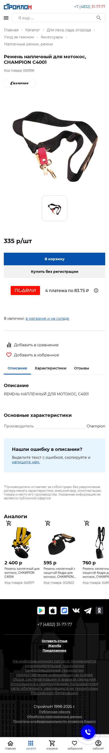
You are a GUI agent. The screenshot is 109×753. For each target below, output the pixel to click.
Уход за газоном (19, 37)
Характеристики (50, 368)
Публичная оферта (54, 712)
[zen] (88, 610)
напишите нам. (26, 462)
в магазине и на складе (47, 318)
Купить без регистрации (54, 271)
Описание (17, 368)
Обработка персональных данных (54, 716)
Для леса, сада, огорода (69, 30)
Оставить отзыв (54, 641)
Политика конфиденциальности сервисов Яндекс (54, 721)
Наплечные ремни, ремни (28, 44)
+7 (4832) (89, 7)
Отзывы (81, 368)
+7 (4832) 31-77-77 (54, 624)
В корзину (55, 259)
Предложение (54, 650)
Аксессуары (52, 37)
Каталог (32, 30)
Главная (11, 30)
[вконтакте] (76, 610)
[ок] (99, 610)
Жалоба (54, 646)
